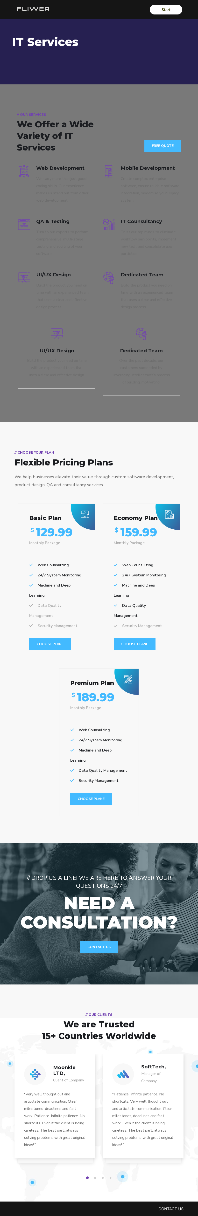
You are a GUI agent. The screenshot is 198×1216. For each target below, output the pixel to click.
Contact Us (99, 947)
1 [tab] (88, 1177)
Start (166, 9)
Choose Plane (50, 644)
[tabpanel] (55, 1111)
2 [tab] (96, 1177)
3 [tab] (103, 1177)
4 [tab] (111, 1177)
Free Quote (163, 145)
